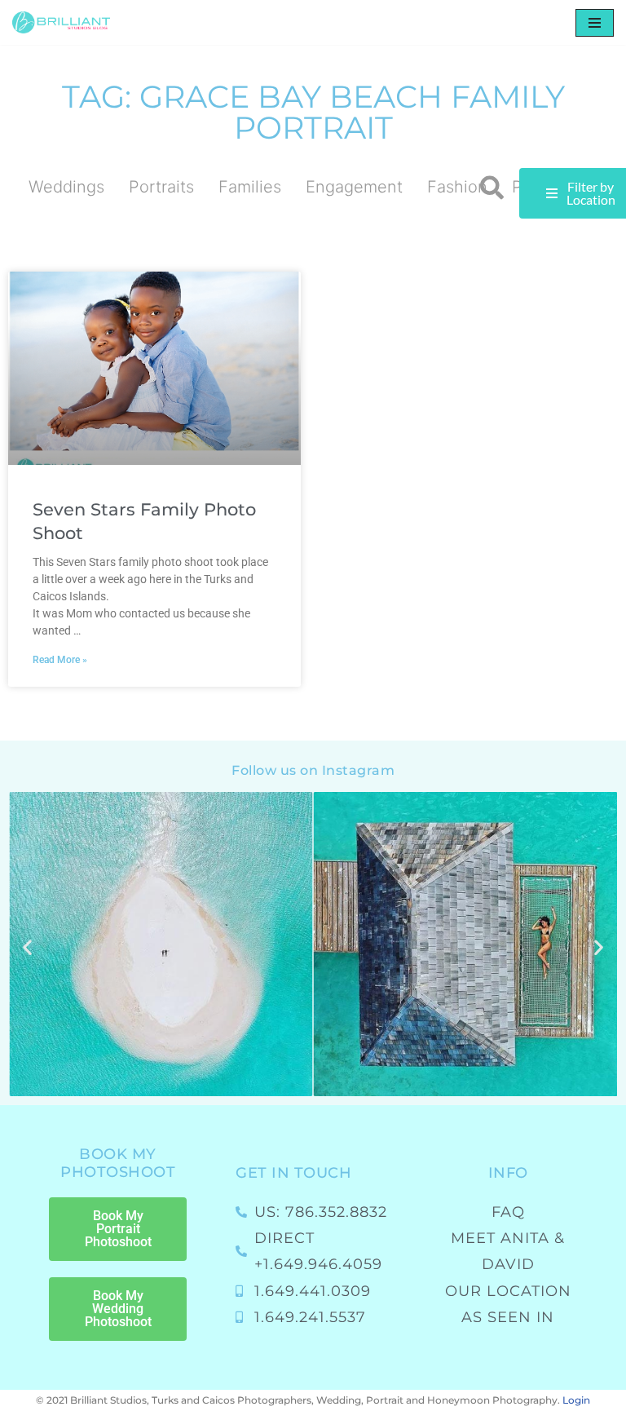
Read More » (60, 660)
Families (249, 187)
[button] (492, 188)
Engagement (354, 187)
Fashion (457, 187)
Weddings (66, 187)
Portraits (161, 187)
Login (576, 1400)
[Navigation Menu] (594, 23)
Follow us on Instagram (313, 770)
